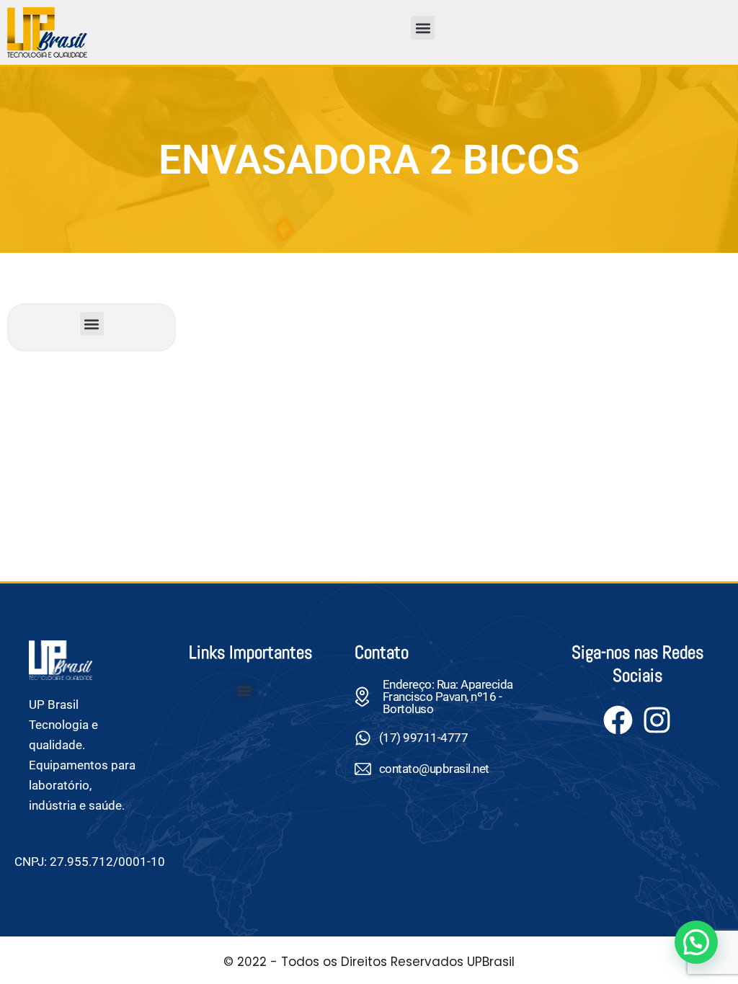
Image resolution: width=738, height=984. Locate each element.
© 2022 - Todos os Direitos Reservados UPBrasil (369, 961)
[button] (423, 28)
